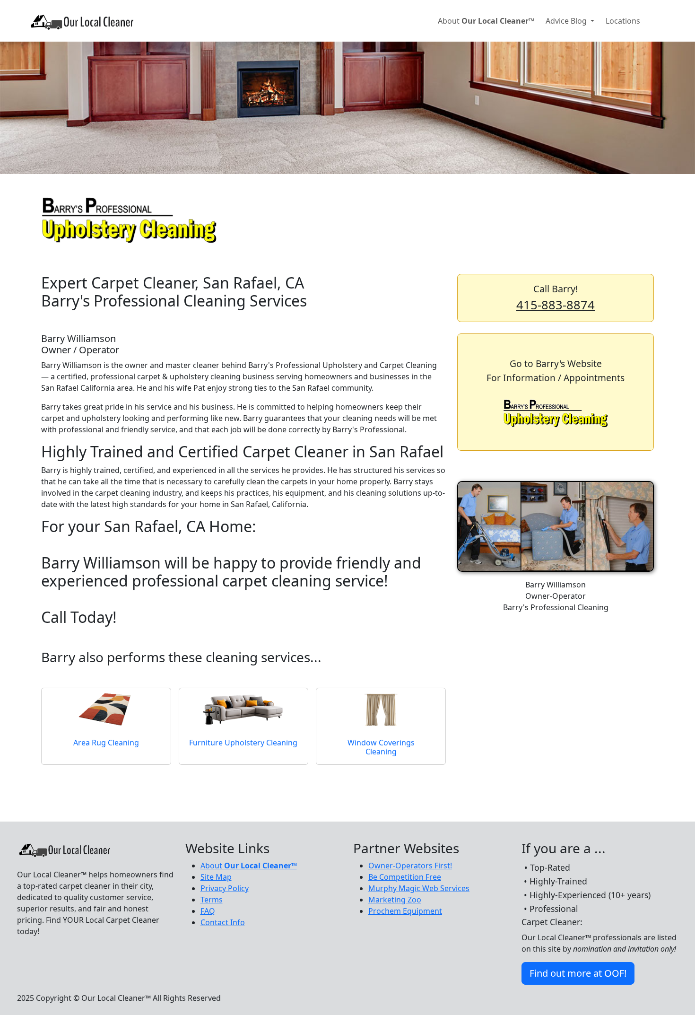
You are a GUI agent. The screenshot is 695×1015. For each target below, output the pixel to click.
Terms (211, 899)
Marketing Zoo (394, 899)
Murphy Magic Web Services (418, 888)
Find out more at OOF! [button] (578, 973)
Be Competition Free (404, 877)
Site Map (216, 877)
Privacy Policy (224, 888)
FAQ (207, 911)
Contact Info (222, 922)
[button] (555, 298)
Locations (623, 21)
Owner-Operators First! (410, 865)
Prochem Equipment (405, 911)
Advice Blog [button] (567, 21)
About (486, 21)
